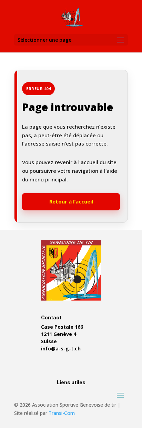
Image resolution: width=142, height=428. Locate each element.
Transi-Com (62, 413)
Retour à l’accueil (71, 201)
